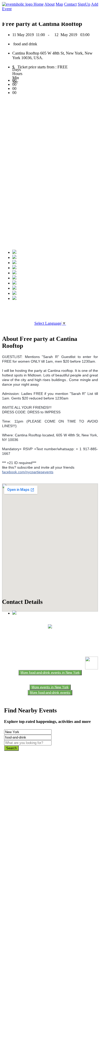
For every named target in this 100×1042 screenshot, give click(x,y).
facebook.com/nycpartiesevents (27, 472)
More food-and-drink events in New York (50, 673)
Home (39, 4)
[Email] (14, 278)
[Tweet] (14, 257)
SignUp (84, 4)
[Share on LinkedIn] (14, 283)
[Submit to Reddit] (14, 288)
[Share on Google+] (14, 262)
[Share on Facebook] (14, 252)
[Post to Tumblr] (14, 273)
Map (59, 4)
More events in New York (50, 687)
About (49, 4)
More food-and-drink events (50, 692)
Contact (70, 4)
